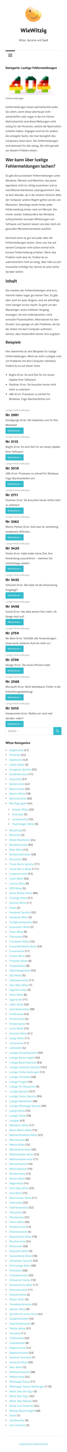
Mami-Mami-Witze (20, 1130)
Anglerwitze (16, 750)
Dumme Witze (17, 903)
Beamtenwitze (18, 798)
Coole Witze (16, 878)
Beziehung (15, 830)
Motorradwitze (18, 1169)
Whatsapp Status (19, 1381)
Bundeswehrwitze (20, 854)
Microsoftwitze (18, 1164)
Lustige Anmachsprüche (23, 1053)
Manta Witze (17, 1144)
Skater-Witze (17, 1299)
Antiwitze (15, 755)
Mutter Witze (17, 1178)
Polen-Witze (16, 1222)
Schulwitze (15, 1270)
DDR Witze (15, 888)
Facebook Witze (18, 917)
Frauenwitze (16, 951)
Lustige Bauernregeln (22, 1057)
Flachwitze (15, 937)
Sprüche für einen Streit (23, 1314)
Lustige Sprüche (18, 1091)
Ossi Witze (15, 1193)
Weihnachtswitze (19, 1372)
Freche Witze (17, 956)
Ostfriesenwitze (18, 1207)
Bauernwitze (16, 789)
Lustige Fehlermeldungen (18, 410)
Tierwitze (14, 1333)
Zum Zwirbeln (17, 1425)
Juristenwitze (20, 819)
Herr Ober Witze (18, 985)
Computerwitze (18, 874)
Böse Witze (16, 850)
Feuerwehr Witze (19, 927)
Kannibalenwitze (19, 1009)
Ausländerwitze (18, 774)
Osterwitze (15, 1202)
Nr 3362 (12, 521)
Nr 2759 (12, 632)
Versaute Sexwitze (20, 1357)
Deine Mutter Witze (21, 893)
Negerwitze (16, 1183)
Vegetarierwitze (18, 1353)
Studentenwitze (18, 1319)
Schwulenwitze (18, 1290)
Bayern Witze (17, 793)
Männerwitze (17, 1140)
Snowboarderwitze (20, 1304)
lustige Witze (17, 1111)
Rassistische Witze (20, 1236)
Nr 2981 (12, 414)
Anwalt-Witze (20, 809)
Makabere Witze (19, 1125)
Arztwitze (18, 814)
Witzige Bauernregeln (22, 1411)
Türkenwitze (16, 1338)
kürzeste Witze (18, 1033)
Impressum (25, 1444)
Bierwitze (15, 835)
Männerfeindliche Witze (23, 1135)
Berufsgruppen (18, 803)
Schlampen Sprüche (20, 1261)
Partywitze (15, 1212)
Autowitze (15, 779)
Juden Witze (16, 1004)
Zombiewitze (17, 1420)
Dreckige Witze (18, 898)
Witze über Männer (20, 1401)
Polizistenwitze (18, 1232)
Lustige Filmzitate (20, 1077)
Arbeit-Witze (17, 764)
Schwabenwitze (18, 1275)
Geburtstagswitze (19, 970)
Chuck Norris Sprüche (21, 864)
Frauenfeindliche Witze (23, 946)
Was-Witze (16, 1367)
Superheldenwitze (20, 1323)
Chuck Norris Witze (20, 869)
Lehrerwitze (16, 1043)
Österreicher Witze (20, 1198)
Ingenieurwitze (18, 990)
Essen (12, 908)
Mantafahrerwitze (20, 1149)
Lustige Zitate (17, 1116)
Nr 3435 (12, 579)
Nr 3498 (12, 606)
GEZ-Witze (15, 975)
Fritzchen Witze (18, 961)
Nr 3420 (12, 548)
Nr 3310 (12, 708)
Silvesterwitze (17, 1295)
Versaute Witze (18, 1362)
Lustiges (14, 1120)
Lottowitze (15, 1048)
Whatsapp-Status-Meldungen (27, 1386)
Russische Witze (19, 1251)
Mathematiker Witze (21, 1154)
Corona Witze (17, 883)
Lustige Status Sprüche (22, 1096)
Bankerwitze (16, 784)
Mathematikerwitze (21, 1159)
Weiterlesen (13, 430)
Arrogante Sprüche (20, 769)
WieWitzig (33, 30)
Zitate (12, 1415)
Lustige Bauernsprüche (22, 1062)
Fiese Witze (16, 932)
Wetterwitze (16, 1377)
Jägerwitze (15, 999)
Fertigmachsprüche (20, 922)
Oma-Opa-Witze (19, 1188)
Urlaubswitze (17, 1343)
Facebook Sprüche (20, 912)
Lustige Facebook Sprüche (24, 1067)
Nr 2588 (12, 681)
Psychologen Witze (23, 824)
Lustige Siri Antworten (22, 1086)
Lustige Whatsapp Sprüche (25, 1106)
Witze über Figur (19, 1396)
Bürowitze (15, 859)
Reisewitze (15, 1246)
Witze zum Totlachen (21, 1406)
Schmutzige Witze (20, 1265)
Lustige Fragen (18, 1082)
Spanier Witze (17, 1309)
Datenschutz (40, 1444)
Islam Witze (16, 995)
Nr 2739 (12, 659)
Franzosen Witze (19, 941)
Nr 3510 (12, 468)
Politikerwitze (17, 1227)
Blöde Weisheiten (19, 840)
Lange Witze (16, 1038)
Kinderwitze (16, 1014)
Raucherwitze (17, 1241)
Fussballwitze (17, 966)
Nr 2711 (12, 494)
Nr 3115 (12, 441)
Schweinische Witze (21, 1285)
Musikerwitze (17, 1174)
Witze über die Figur (21, 1391)
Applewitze (16, 760)
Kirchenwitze (17, 1019)
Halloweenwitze (18, 980)
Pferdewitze (16, 1217)
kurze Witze (16, 1028)
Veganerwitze (17, 1348)
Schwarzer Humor (19, 1280)
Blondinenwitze (18, 845)
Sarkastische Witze (20, 1256)
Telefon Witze (17, 1328)
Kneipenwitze (17, 1024)
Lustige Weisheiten (20, 1101)
